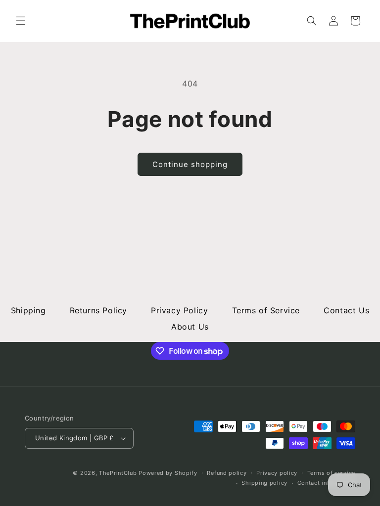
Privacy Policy (179, 310)
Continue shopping (190, 164)
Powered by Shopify (168, 472)
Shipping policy (264, 482)
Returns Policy (98, 310)
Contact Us (346, 310)
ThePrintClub (118, 472)
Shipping (28, 310)
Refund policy (226, 472)
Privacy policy (276, 472)
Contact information (326, 482)
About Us (190, 327)
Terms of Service (266, 310)
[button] (21, 21)
